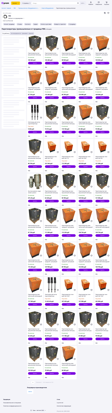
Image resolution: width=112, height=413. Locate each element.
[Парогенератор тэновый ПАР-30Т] (102, 147)
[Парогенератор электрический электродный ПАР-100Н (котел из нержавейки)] (69, 43)
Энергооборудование (47, 8)
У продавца (25, 3)
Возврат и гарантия (60, 24)
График (36, 24)
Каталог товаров (6, 8)
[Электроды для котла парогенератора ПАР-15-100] (35, 112)
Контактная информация (64, 406)
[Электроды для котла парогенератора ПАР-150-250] (52, 285)
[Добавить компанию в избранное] (108, 13)
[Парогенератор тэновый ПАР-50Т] (86, 285)
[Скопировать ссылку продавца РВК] (104, 13)
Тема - (37, 410)
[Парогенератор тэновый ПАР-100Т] (102, 285)
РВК (15, 8)
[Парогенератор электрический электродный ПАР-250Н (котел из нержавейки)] (102, 250)
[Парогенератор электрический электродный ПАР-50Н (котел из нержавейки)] (69, 78)
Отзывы (19, 24)
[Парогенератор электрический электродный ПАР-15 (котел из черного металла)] (86, 112)
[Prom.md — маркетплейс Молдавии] (5, 3)
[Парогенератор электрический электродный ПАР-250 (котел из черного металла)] (86, 216)
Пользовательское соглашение (12, 402)
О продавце (72, 24)
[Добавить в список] (41, 48)
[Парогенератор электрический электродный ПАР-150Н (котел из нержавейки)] (35, 285)
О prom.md (60, 402)
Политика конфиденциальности (12, 406)
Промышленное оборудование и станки (28, 8)
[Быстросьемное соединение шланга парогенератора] (35, 181)
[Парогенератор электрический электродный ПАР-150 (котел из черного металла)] (35, 250)
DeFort (30, 391)
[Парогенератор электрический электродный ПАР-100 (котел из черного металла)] (69, 354)
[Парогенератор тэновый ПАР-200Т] (86, 147)
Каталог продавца (9, 24)
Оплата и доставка (46, 24)
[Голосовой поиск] (78, 3)
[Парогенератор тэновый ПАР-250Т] (69, 285)
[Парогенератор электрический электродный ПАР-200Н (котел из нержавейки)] (102, 216)
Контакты (27, 24)
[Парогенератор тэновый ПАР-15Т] (69, 147)
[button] (35, 63)
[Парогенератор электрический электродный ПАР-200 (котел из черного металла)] (86, 78)
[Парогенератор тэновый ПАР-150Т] (52, 147)
